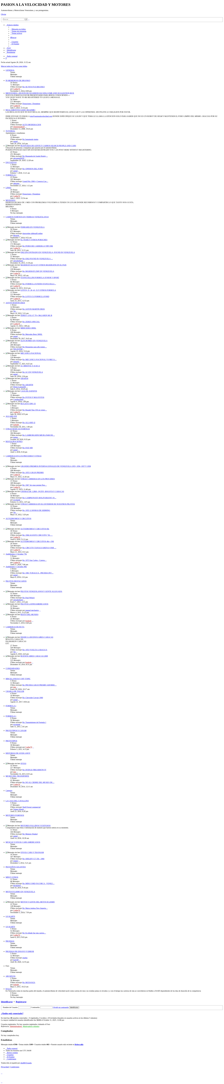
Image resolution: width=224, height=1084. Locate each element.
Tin (14, 311)
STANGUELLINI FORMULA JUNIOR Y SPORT (40, 278)
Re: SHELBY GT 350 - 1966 (33, 859)
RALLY (9, 989)
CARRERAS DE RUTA (15, 627)
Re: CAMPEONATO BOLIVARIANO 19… (39, 498)
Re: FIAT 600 (27, 448)
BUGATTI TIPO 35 (28, 404)
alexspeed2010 (18, 158)
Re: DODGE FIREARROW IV (34, 770)
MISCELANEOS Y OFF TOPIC (18, 679)
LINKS (8, 188)
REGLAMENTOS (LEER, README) (20, 110)
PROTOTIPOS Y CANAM (16, 731)
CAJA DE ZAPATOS (29, 391)
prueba (24, 958)
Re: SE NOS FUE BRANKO (33, 87)
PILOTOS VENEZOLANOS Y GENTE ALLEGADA (41, 591)
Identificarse (7, 1002)
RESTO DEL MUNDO (29, 614)
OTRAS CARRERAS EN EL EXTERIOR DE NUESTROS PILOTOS (48, 504)
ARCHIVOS (10, 976)
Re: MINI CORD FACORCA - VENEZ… (38, 883)
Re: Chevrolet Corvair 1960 (32, 698)
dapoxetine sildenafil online (32, 233)
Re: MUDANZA (28, 982)
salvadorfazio (18, 261)
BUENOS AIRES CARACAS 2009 (34, 656)
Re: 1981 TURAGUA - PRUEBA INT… (37, 573)
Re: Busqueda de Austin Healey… (35, 156)
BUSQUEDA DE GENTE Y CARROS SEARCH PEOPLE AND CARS (48, 146)
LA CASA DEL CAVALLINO (17, 801)
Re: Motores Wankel (30, 834)
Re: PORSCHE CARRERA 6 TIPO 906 (37, 246)
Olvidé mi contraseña (61, 1007)
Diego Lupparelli (19, 387)
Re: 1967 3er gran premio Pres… (34, 485)
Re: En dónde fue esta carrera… (34, 933)
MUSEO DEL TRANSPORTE (17, 776)
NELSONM (17, 349)
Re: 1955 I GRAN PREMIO (33, 473)
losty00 (16, 960)
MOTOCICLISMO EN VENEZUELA (20, 892)
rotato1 (15, 861)
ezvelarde (16, 500)
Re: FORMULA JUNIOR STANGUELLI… (39, 284)
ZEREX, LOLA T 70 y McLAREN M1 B (36, 315)
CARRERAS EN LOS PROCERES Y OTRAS (23, 456)
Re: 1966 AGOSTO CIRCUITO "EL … (37, 535)
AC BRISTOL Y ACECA (30, 366)
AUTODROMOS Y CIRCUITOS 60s (34, 529)
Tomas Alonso (18, 809)
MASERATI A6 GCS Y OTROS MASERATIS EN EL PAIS (43, 265)
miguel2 (16, 362)
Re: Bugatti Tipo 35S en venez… (34, 410)
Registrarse (21, 1002)
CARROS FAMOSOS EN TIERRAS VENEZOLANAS (27, 217)
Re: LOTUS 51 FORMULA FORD (35, 296)
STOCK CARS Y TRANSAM (32, 852)
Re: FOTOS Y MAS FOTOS (33, 397)
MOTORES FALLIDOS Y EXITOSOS (36, 826)
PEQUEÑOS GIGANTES (16, 867)
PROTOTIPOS (11, 741)
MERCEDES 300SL (28, 328)
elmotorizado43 (19, 127)
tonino (15, 437)
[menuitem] (18, 29)
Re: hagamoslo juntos (30, 139)
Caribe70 (16, 89)
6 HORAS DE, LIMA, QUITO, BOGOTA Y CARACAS (42, 491)
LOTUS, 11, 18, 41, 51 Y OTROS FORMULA (38, 290)
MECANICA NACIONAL (31, 353)
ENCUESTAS (11, 162)
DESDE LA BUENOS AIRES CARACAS (37, 637)
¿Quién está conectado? (12, 1013)
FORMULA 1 (11, 175)
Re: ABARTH (27, 385)
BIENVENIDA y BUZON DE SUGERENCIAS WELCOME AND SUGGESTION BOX (40, 93)
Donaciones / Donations (31, 104)
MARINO (17, 886)
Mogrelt (16, 236)
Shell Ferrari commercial (31, 807)
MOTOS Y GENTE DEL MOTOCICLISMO (38, 902)
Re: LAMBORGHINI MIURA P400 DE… (38, 435)
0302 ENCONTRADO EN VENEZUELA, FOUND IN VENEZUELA (48, 252)
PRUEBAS (10, 941)
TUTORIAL (10, 131)
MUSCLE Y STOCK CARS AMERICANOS (23, 842)
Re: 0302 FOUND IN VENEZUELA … (37, 259)
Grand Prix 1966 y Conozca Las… (35, 181)
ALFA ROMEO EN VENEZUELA (33, 341)
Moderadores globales (31, 1026)
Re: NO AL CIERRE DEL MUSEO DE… (38, 782)
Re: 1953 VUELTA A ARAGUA (34, 650)
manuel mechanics (32, 610)
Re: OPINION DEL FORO (32, 169)
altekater (16, 183)
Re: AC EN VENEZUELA (32, 372)
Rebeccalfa (79, 1044)
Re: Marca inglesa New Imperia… (35, 908)
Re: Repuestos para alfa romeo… (34, 347)
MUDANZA (10, 200)
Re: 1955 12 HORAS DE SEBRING (36, 510)
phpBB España (26, 1063)
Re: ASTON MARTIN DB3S (33, 309)
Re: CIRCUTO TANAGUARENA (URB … (39, 548)
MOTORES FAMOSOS (15, 815)
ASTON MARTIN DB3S (15, 303)
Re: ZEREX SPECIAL (31, 322)
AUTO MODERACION (31, 125)
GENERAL (10, 70)
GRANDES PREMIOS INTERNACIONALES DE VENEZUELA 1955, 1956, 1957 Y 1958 (56, 466)
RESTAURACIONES (14, 441)
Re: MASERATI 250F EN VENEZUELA (38, 271)
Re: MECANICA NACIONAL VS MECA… (39, 360)
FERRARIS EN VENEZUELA (33, 227)
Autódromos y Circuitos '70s (16, 554)
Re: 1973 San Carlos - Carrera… (34, 560)
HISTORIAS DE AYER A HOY (18, 753)
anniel (15, 141)
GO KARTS (10, 916)
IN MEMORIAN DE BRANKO (18, 80)
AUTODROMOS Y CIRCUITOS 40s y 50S (37, 541)
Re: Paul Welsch (28, 598)
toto (14, 687)
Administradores (16, 1026)
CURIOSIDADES (13, 668)
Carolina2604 (18, 399)
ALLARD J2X (11, 416)
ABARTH (24, 378)
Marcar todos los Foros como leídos (14, 66)
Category (9, 791)
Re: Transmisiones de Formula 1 (34, 722)
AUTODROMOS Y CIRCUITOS (18, 519)
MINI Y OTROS (12, 877)
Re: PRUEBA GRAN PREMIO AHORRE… (39, 685)
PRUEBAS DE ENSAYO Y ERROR (20, 951)
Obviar (3, 14)
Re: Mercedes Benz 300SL (32, 334)
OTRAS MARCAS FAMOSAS (18, 429)
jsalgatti (16, 425)
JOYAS (23, 763)
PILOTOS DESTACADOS (16, 581)
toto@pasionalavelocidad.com (41, 116)
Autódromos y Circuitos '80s (16, 567)
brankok (28, 621)
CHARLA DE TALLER (15, 691)
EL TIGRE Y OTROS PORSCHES (34, 240)
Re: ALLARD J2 (28, 423)
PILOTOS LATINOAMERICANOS (34, 604)
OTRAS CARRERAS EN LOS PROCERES (38, 479)
